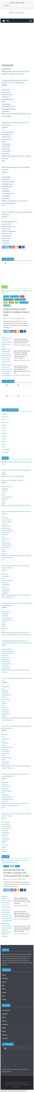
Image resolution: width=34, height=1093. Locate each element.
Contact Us (5, 414)
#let (3, 536)
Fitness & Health (14, 296)
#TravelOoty (6, 196)
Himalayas (5, 1034)
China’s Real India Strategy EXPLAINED (12, 480)
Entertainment (5, 422)
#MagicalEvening (7, 184)
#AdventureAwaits (7, 132)
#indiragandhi (5, 839)
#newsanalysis (5, 699)
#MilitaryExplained (6, 618)
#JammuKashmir (6, 522)
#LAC (3, 493)
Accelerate (5, 1024)
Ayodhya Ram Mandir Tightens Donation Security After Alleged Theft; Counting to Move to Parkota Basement (22, 914)
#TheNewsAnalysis (7, 497)
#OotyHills (5, 189)
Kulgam (4, 551)
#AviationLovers (7, 94)
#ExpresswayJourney (8, 226)
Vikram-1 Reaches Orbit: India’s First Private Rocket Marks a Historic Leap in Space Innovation (22, 900)
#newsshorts (5, 749)
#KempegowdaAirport (9, 109)
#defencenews (5, 611)
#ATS (3, 736)
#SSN (3, 626)
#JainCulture (5, 655)
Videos (4, 975)
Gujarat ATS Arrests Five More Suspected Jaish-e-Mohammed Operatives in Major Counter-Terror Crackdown (22, 928)
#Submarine (5, 628)
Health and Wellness (20, 299)
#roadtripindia (6, 236)
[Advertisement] (17, 41)
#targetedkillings (6, 543)
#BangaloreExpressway (9, 222)
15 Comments (28, 345)
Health (22, 296)
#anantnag (4, 517)
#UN (3, 705)
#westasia (4, 851)
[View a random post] (30, 21)
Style (3, 447)
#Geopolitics (5, 488)
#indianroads (6, 229)
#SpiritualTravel (6, 661)
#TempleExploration (7, 663)
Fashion (4, 425)
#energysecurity (6, 828)
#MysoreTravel (6, 234)
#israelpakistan (6, 584)
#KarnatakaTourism (8, 106)
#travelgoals (6, 241)
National (11, 302)
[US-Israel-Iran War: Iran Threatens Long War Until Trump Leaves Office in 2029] (17, 861)
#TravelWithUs (5, 666)
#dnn (3, 578)
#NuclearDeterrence (7, 620)
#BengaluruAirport (8, 99)
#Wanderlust (6, 198)
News (17, 302)
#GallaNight (5, 179)
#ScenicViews (6, 146)
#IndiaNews (5, 743)
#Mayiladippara (6, 659)
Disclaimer (5, 1013)
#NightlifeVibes (7, 186)
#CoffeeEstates (6, 134)
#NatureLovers (6, 139)
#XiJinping (4, 499)
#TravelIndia (6, 151)
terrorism (4, 553)
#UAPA (3, 759)
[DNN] (4, 21)
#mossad (4, 586)
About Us (4, 433)
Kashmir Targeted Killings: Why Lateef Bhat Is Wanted (16, 511)
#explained (5, 830)
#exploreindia (6, 104)
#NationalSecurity (6, 538)
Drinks (3, 419)
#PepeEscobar (5, 588)
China (3, 501)
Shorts (17, 866)
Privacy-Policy (6, 1010)
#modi (3, 495)
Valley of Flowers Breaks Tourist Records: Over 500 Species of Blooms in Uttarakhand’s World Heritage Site (22, 369)
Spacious (4, 1021)
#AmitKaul (4, 734)
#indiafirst (4, 836)
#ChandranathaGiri (7, 649)
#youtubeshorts (6, 547)
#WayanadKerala (6, 668)
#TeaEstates (6, 149)
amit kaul (16, 318)
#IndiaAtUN (5, 693)
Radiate (4, 1028)
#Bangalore (5, 97)
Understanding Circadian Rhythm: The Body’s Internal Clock (16, 312)
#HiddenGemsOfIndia (7, 653)
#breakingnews (6, 576)
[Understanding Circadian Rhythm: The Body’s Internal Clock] (17, 292)
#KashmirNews (6, 526)
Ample (3, 1017)
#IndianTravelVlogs (8, 182)
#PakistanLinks (6, 753)
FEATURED (6, 296)
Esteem (4, 1031)
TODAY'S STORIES (24, 302)
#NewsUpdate (5, 751)
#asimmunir (5, 574)
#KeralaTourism (6, 657)
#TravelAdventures (8, 194)
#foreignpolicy (5, 832)
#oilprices (4, 847)
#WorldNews (5, 593)
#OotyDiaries (6, 144)
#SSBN (4, 624)
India (3, 503)
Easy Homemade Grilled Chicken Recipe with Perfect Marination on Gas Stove (21, 340)
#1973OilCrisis (5, 822)
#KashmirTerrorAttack (7, 530)
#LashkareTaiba (6, 532)
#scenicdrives (6, 238)
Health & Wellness (8, 299)
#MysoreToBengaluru (9, 231)
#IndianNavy (5, 615)
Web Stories (5, 416)
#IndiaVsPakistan (6, 695)
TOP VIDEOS (5, 452)
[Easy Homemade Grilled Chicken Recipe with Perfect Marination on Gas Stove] (7, 342)
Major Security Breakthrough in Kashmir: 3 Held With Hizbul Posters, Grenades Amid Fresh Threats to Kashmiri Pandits (22, 354)
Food (3, 430)
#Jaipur (4, 745)
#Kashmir (4, 524)
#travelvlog (5, 111)
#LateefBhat (5, 534)
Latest (5, 302)
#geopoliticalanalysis (7, 580)
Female (4, 427)
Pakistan (4, 716)
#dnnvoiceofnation (6, 486)
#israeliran (4, 841)
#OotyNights (6, 191)
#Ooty (4, 142)
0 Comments (27, 360)
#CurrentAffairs (6, 824)
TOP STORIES (7, 305)
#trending (4, 703)
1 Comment (22, 318)
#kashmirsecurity (6, 528)
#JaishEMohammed (7, 747)
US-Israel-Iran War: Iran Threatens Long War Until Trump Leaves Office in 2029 (16, 872)
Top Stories (5, 978)
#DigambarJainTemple (8, 651)
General (4, 438)
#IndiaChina (5, 490)
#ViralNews (5, 707)
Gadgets (4, 436)
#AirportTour (6, 92)
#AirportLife (6, 90)
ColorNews (5, 1038)
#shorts (4, 540)
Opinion (4, 444)
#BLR (3, 102)
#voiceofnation (5, 590)
